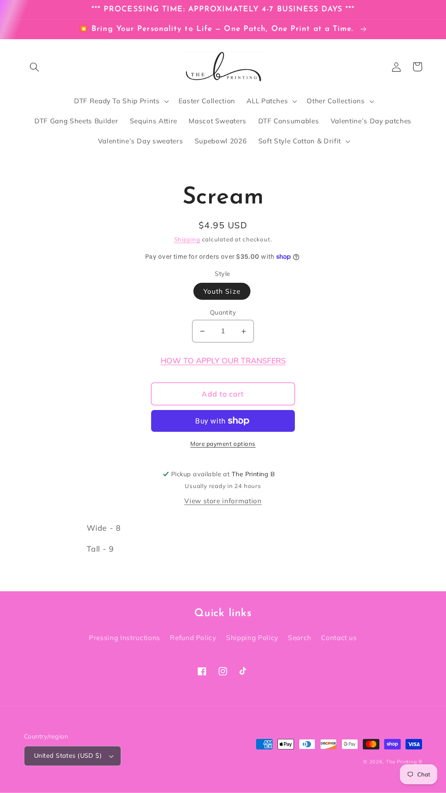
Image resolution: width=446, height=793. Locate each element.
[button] (34, 66)
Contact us (339, 638)
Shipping (187, 239)
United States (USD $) (68, 755)
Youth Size (221, 291)
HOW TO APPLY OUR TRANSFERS (223, 360)
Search (299, 638)
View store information (223, 501)
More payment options (223, 443)
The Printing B (404, 762)
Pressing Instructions (124, 638)
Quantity (223, 312)
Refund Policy (193, 638)
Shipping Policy (252, 638)
